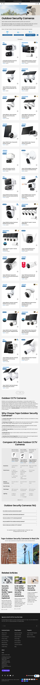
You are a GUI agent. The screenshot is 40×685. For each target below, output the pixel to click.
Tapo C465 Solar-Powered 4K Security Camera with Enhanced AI (10, 275)
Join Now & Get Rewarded (15, 1)
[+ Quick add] (18, 57)
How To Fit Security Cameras (32, 588)
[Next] (37, 555)
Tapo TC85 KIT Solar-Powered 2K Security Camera (10, 143)
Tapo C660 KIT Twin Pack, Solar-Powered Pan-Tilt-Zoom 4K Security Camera (29, 116)
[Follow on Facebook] (2, 675)
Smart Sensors (18, 642)
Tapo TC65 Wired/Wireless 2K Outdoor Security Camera (28, 249)
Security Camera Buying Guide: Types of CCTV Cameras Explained (7, 592)
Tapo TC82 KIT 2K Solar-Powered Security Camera (29, 358)
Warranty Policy (5, 640)
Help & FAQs (4, 632)
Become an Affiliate (31, 636)
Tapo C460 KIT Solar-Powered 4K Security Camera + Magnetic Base (10, 331)
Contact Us (4, 634)
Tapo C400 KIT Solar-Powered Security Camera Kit (28, 143)
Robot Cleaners (18, 636)
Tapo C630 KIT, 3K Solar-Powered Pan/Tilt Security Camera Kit (10, 303)
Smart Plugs (17, 638)
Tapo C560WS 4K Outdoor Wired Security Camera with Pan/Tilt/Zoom (29, 304)
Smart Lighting (17, 640)
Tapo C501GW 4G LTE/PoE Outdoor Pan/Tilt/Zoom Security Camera (33, 460)
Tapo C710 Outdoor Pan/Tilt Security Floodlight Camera (9, 169)
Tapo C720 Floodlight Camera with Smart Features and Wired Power (29, 169)
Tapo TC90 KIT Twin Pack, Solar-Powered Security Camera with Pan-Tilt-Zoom (29, 88)
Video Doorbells (18, 634)
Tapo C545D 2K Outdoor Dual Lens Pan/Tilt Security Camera (10, 223)
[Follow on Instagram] (7, 675)
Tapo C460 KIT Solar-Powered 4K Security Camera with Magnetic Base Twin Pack (29, 331)
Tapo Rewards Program (32, 632)
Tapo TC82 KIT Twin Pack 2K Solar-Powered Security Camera (10, 386)
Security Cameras (18, 632)
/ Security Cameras (16, 29)
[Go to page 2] (22, 392)
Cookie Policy (4, 646)
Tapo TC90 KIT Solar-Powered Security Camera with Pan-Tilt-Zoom (10, 88)
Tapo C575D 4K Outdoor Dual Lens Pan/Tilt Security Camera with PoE (10, 195)
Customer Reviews (18, 644)
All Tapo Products (8, 29)
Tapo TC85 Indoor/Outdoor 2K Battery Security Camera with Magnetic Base (28, 276)
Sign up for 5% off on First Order (32, 1)
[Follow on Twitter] (5, 675)
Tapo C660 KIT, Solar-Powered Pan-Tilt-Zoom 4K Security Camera (9, 116)
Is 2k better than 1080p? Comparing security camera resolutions (20, 591)
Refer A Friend (30, 634)
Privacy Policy (21, 621)
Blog (15, 646)
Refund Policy (4, 642)
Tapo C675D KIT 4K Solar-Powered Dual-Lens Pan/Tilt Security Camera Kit (10, 359)
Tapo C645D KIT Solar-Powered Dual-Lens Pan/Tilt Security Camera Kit (29, 196)
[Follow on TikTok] (13, 675)
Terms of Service (12, 621)
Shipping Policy (5, 644)
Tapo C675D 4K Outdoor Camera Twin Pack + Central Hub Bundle (29, 61)
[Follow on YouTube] (10, 675)
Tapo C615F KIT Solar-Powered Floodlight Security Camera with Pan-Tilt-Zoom (24, 460)
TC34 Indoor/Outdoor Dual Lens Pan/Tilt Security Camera (10, 61)
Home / (3, 29)
